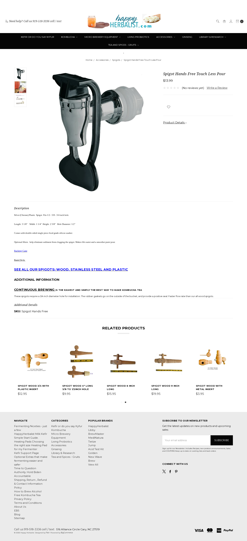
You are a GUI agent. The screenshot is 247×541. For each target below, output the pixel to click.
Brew (91, 460)
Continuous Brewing (34, 290)
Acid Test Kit (96, 449)
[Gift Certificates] (224, 21)
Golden (92, 453)
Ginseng (187, 37)
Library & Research (211, 37)
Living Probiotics (138, 37)
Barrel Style (19, 260)
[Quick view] (49, 346)
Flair (48, 533)
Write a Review (217, 87)
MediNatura (95, 437)
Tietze (92, 441)
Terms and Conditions (28, 502)
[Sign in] (231, 21)
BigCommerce (67, 533)
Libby (91, 430)
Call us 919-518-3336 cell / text (34, 529)
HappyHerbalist (98, 426)
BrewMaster (96, 433)
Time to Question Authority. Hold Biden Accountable (27, 472)
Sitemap (19, 518)
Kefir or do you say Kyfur (37, 37)
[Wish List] (49, 354)
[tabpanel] (34, 370)
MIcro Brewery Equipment (101, 37)
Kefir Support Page (26, 453)
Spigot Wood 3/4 (30, 385)
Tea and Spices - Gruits (122, 44)
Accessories (164, 37)
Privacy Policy (22, 499)
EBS (16, 510)
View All (93, 464)
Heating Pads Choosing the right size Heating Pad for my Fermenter (30, 445)
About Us (20, 506)
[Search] (217, 21)
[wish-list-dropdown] (168, 107)
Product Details (174, 122)
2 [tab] (125, 402)
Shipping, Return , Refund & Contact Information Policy (30, 483)
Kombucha (68, 37)
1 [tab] (121, 402)
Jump (92, 445)
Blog (17, 514)
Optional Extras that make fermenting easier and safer (30, 460)
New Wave (95, 456)
